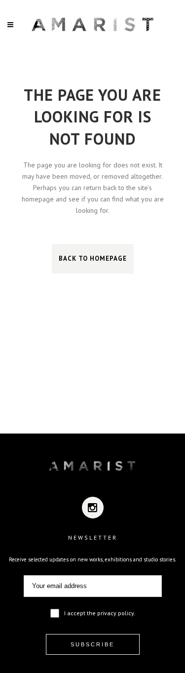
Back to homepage (93, 258)
